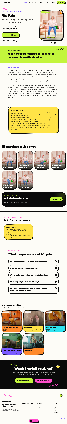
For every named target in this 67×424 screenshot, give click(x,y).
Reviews (53, 2)
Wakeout (7, 2)
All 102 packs (40, 403)
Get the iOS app (10, 35)
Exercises (25, 2)
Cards (36, 2)
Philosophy (41, 2)
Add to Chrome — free (9, 40)
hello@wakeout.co (57, 410)
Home (3, 8)
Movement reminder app (27, 403)
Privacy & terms (56, 412)
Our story (55, 405)
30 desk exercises (41, 405)
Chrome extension (26, 405)
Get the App (61, 2)
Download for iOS (24, 380)
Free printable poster (42, 407)
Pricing (47, 2)
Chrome (31, 2)
